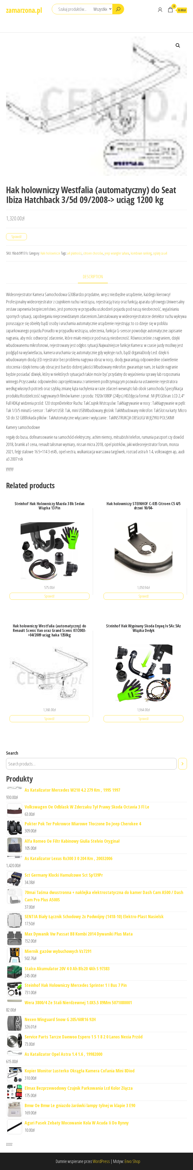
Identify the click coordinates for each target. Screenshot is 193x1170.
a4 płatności (74, 253)
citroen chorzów (93, 253)
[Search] (182, 764)
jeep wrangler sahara (117, 253)
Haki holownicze (50, 253)
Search (12, 753)
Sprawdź (16, 236)
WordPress (101, 1161)
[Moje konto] (160, 9)
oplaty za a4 (160, 253)
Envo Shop (132, 1161)
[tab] (96, 276)
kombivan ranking (141, 253)
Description (93, 276)
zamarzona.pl (24, 10)
